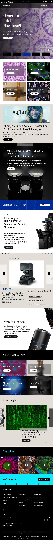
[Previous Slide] (4, 273)
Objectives (21, 502)
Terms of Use (6, 536)
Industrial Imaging (36, 54)
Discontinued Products (39, 505)
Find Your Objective (11, 336)
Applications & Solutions (10, 497)
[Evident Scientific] (6, 6)
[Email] (49, 517)
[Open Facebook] (26, 465)
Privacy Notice (14, 536)
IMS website (9, 525)
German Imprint (45, 536)
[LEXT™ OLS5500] (26, 274)
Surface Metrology (45, 54)
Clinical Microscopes (34, 296)
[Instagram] (44, 520)
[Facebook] (46, 520)
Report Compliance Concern (34, 536)
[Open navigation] (49, 6)
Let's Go (7, 370)
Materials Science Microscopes (37, 304)
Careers (5, 510)
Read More (45, 1)
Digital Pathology (25, 54)
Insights (5, 500)
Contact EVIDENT (44, 479)
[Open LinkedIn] (44, 465)
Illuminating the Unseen (6, 54)
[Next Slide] (49, 273)
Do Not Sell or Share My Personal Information (26, 538)
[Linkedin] (47, 520)
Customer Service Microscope (40, 499)
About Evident (7, 494)
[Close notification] (51, 1)
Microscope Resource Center (40, 497)
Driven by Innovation (16, 54)
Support (5, 507)
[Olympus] (44, 6)
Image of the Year (38, 494)
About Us (10, 168)
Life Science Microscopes (36, 300)
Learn (4, 504)
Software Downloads (38, 502)
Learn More (8, 36)
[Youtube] (49, 520)
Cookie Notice (22, 536)
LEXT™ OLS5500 (7, 289)
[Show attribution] (5, 63)
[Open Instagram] (9, 465)
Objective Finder (22, 505)
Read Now (26, 440)
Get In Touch (45, 204)
